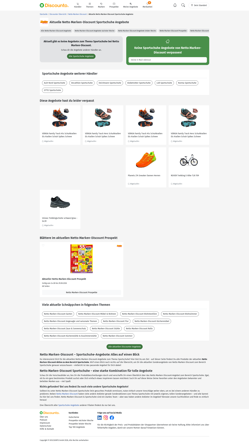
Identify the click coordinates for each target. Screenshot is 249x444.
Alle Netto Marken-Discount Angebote (56, 31)
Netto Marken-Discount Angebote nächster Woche (94, 31)
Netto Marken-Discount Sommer (117, 336)
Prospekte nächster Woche (81, 420)
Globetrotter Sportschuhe (139, 83)
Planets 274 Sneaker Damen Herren (144, 175)
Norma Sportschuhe (187, 83)
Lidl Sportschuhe (164, 83)
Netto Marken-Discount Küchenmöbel (152, 321)
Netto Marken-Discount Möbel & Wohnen (97, 314)
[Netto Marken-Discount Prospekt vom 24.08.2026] (81, 258)
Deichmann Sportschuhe (110, 83)
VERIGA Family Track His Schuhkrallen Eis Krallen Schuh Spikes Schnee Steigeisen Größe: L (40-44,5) (59, 135)
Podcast (43, 420)
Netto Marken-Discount (67, 394)
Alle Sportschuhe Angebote (81, 56)
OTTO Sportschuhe (52, 90)
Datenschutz (45, 426)
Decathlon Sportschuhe (82, 83)
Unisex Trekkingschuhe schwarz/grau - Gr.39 (60, 219)
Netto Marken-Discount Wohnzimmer (180, 314)
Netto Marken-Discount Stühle (106, 328)
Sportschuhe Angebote (68, 405)
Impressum (45, 423)
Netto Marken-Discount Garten (58, 314)
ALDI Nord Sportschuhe (54, 83)
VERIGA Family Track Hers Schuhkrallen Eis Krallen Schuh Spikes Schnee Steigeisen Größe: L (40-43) (189, 135)
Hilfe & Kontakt (47, 429)
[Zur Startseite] (56, 5)
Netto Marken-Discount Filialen (202, 31)
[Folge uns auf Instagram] (105, 417)
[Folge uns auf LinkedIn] (99, 417)
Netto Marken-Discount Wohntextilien (139, 314)
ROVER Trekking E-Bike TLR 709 (185, 175)
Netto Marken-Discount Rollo (139, 328)
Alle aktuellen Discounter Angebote (124, 346)
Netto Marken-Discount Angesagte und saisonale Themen (70, 321)
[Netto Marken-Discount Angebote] (44, 22)
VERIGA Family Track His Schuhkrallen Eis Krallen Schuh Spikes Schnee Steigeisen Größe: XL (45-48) (145, 135)
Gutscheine (74, 417)
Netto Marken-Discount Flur (116, 321)
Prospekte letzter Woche (80, 424)
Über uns (44, 417)
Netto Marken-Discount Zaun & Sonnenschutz (65, 328)
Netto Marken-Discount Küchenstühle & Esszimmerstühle (70, 336)
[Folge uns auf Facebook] (112, 417)
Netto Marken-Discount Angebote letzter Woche (137, 31)
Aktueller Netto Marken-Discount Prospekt (64, 279)
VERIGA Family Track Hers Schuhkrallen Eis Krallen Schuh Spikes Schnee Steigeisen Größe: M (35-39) (103, 135)
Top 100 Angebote (77, 427)
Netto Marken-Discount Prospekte (173, 31)
